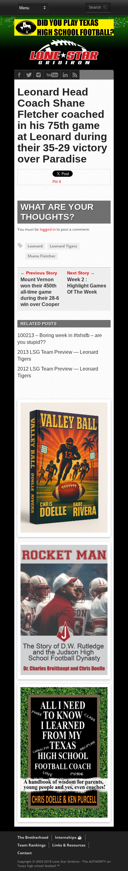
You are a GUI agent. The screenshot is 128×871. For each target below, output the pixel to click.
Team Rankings (31, 845)
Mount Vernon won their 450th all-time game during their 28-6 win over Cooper (40, 292)
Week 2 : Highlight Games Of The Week (86, 286)
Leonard (35, 246)
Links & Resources (68, 845)
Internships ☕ (68, 837)
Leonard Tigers (63, 246)
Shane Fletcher (41, 256)
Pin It (57, 182)
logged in (48, 229)
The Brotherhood (32, 837)
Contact (24, 852)
